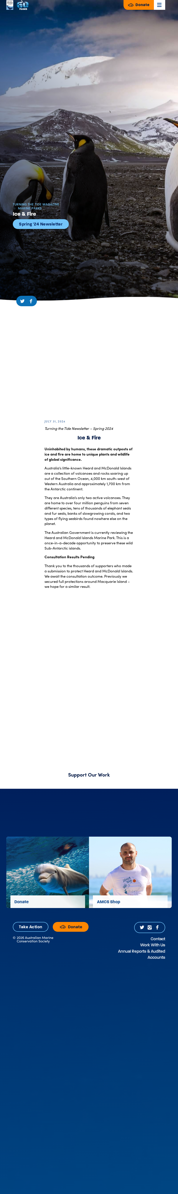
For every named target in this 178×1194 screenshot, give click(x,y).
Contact (158, 938)
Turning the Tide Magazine (36, 204)
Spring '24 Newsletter (41, 224)
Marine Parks (29, 208)
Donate (142, 4)
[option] (47, 872)
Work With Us (152, 944)
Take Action (30, 926)
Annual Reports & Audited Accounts (141, 954)
